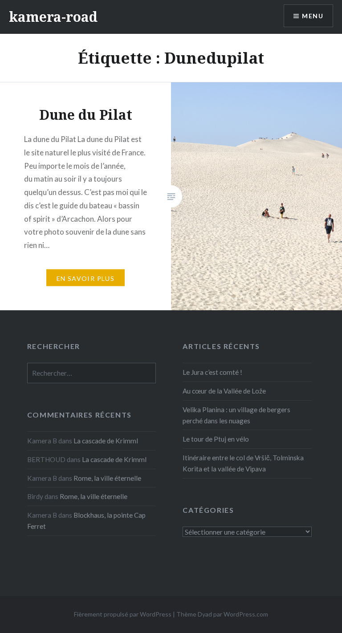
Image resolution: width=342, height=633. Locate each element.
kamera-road (53, 17)
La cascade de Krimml (105, 441)
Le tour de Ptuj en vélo (216, 439)
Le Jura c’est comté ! (212, 372)
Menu (312, 16)
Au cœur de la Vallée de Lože (224, 391)
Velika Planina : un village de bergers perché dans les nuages (236, 415)
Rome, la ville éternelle (107, 478)
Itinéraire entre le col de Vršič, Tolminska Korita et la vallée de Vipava (243, 463)
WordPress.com (246, 614)
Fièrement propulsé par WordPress (122, 614)
